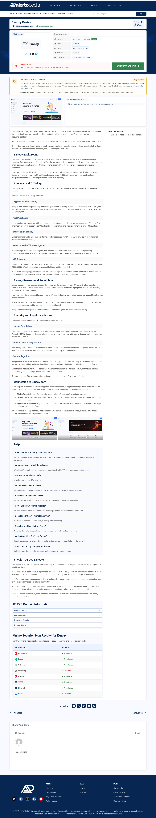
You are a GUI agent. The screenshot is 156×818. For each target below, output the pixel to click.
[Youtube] (41, 799)
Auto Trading (51, 801)
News (93, 5)
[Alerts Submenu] (60, 5)
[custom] (27, 799)
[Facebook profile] (29, 54)
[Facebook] (21, 799)
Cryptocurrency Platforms (36, 14)
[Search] (141, 14)
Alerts (54, 5)
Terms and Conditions (122, 796)
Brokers (49, 788)
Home (11, 14)
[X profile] (33, 54)
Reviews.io (61, 285)
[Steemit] (34, 799)
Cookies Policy (119, 801)
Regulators (114, 5)
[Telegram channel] (36, 54)
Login (138, 733)
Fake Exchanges (58, 14)
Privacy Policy (119, 792)
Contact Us (118, 788)
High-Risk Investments (55, 796)
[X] (14, 799)
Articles (75, 5)
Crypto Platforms (53, 792)
